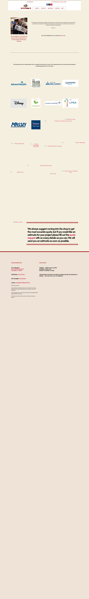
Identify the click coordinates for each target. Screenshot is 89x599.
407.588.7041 (22, 278)
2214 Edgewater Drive (17, 269)
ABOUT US (37, 8)
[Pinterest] (51, 4)
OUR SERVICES (50, 8)
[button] (29, 25)
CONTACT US (43, 8)
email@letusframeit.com (22, 282)
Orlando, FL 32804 (16, 270)
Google (63, 35)
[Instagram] (49, 4)
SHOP (62, 8)
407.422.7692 (21, 274)
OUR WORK (57, 8)
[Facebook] (47, 4)
